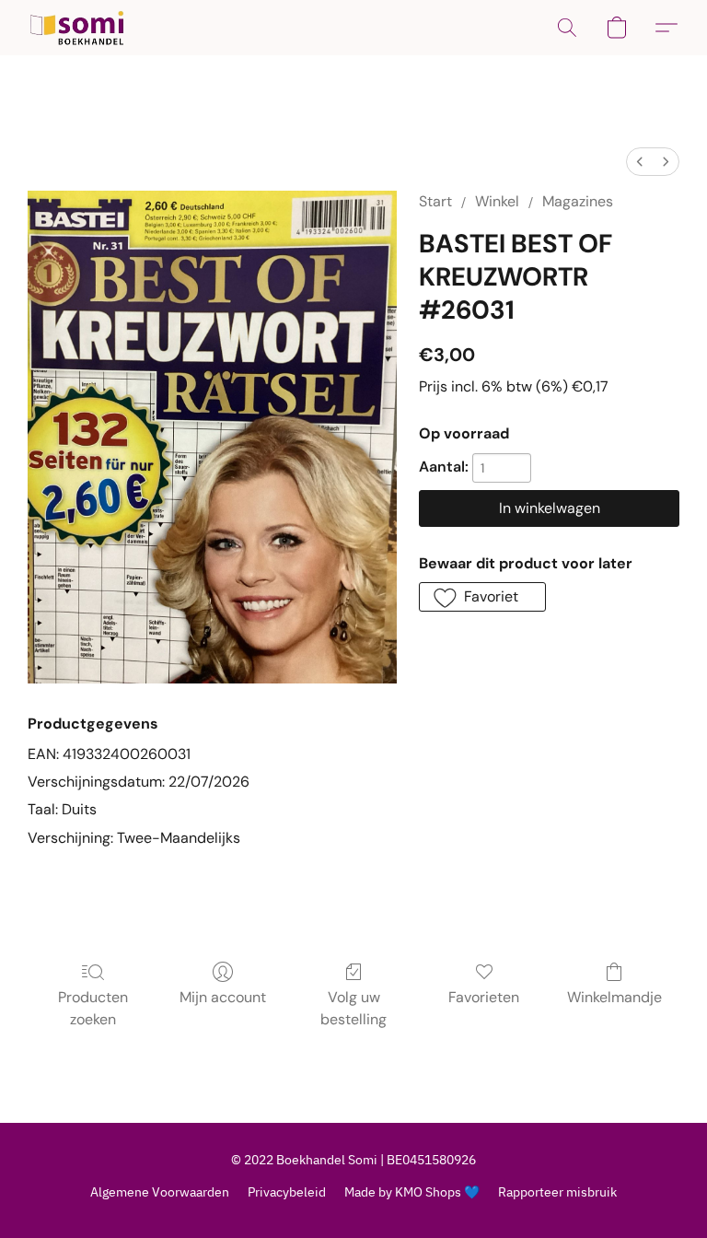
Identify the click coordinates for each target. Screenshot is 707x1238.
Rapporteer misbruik (557, 1192)
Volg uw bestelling (353, 1008)
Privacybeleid (287, 1192)
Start (435, 201)
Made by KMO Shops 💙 (412, 1192)
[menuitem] (640, 161)
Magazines (577, 201)
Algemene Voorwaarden (159, 1192)
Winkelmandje (614, 997)
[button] (76, 27)
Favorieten (483, 997)
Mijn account (223, 997)
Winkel (497, 201)
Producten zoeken (93, 1008)
